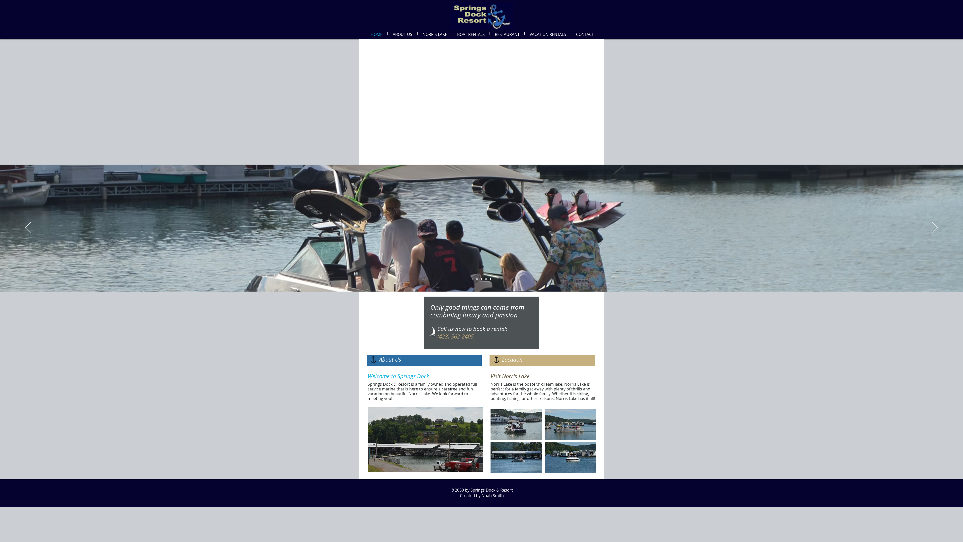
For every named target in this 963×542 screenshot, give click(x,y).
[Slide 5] (481, 279)
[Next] (935, 228)
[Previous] (28, 228)
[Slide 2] (490, 279)
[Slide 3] (486, 279)
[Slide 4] (472, 279)
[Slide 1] (477, 279)
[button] (402, 33)
